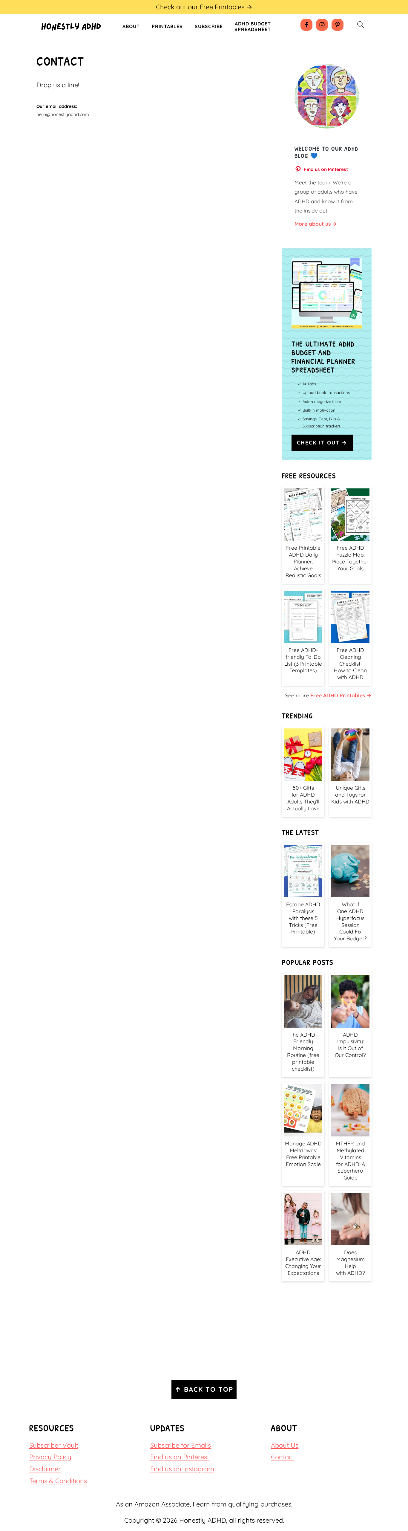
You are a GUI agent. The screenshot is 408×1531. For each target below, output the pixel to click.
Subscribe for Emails (180, 1445)
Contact (282, 1457)
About (131, 26)
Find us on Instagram (182, 1469)
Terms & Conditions (58, 1481)
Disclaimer (45, 1469)
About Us (284, 1445)
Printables (167, 26)
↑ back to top (204, 1389)
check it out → (322, 442)
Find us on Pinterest (179, 1457)
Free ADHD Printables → (341, 695)
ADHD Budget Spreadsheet (252, 26)
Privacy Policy (50, 1457)
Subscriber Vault (53, 1445)
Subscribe (209, 26)
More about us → (316, 223)
